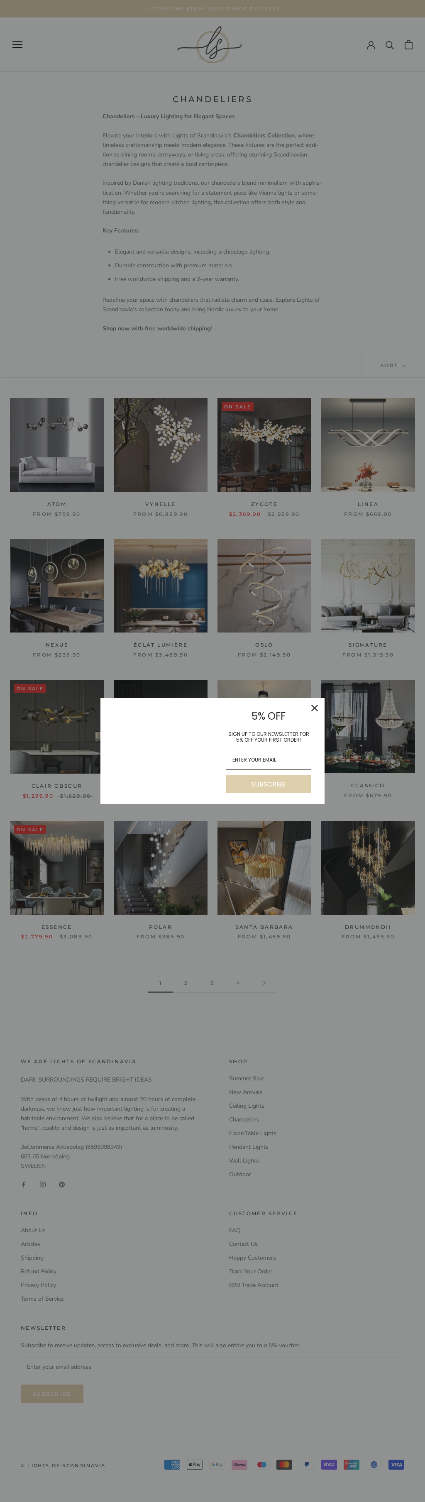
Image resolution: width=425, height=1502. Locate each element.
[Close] (315, 708)
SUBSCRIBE (268, 784)
